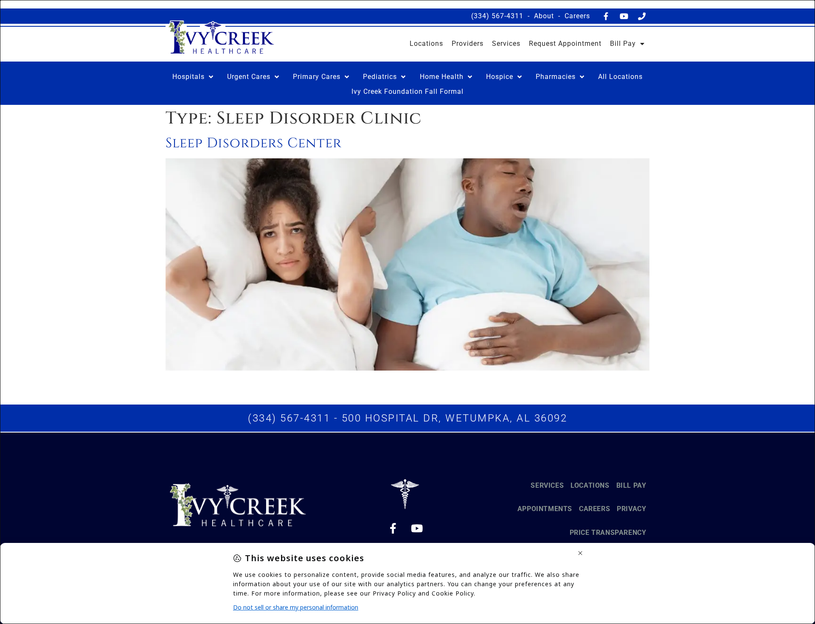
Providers (467, 43)
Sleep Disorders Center (254, 143)
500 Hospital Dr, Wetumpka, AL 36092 (455, 418)
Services (506, 43)
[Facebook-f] (606, 16)
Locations (426, 43)
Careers (577, 16)
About (544, 16)
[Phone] (641, 16)
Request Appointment (565, 43)
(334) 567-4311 (497, 16)
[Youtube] (624, 16)
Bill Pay (623, 43)
